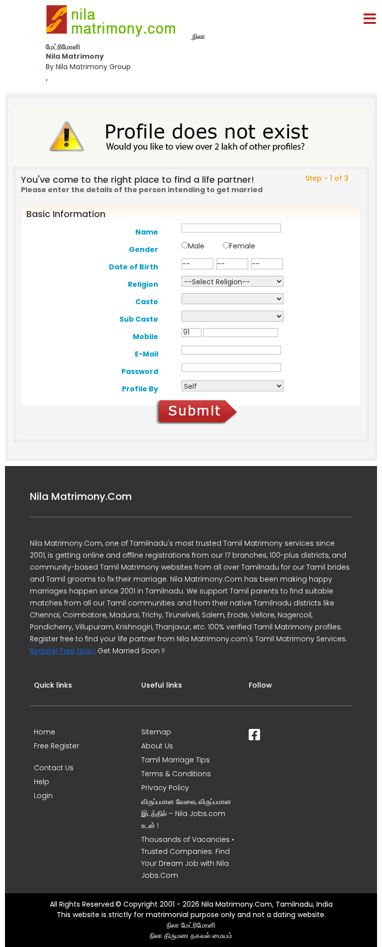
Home (44, 732)
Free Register (56, 746)
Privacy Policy (165, 788)
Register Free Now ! (63, 651)
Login (43, 796)
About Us (157, 746)
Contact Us (54, 768)
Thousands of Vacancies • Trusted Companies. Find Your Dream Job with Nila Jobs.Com (187, 857)
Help (41, 782)
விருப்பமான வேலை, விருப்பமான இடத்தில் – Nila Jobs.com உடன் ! (186, 813)
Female (242, 246)
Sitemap (156, 732)
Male (196, 246)
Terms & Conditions (176, 774)
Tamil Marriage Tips (175, 760)
